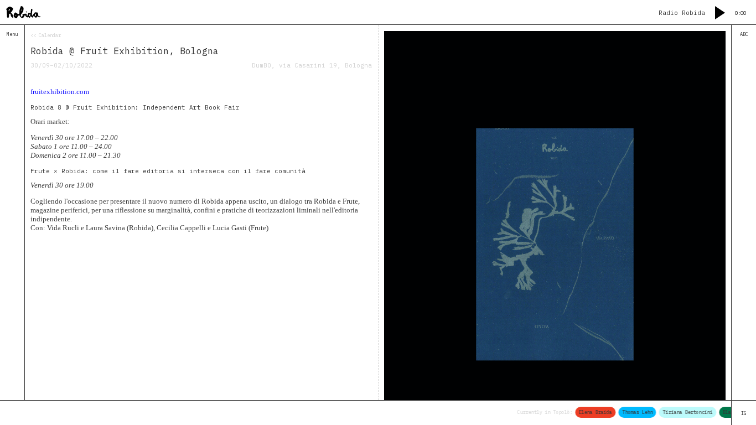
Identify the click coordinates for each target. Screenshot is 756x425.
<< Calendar (45, 35)
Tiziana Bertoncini (684, 412)
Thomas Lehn (634, 412)
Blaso (726, 412)
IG (744, 413)
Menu (12, 34)
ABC (744, 34)
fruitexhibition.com (59, 91)
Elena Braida (591, 412)
